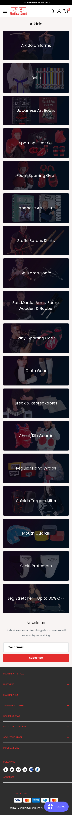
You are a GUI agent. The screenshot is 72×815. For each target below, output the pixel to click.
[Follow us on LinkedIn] (24, 769)
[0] (66, 11)
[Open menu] (5, 11)
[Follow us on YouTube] (18, 769)
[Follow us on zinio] (37, 769)
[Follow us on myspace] (31, 769)
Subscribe (36, 658)
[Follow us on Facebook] (5, 769)
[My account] (59, 11)
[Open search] (52, 11)
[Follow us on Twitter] (12, 769)
